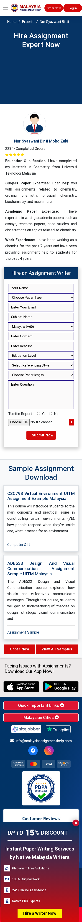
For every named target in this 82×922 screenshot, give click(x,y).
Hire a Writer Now (39, 913)
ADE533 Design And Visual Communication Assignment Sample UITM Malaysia (41, 568)
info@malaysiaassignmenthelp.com (44, 741)
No (56, 414)
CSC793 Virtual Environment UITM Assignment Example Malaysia (41, 496)
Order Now (54, 8)
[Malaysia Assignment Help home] (28, 8)
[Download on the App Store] (21, 686)
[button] (5, 8)
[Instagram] (49, 750)
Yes (44, 414)
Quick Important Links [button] (39, 705)
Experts (28, 22)
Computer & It (18, 545)
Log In (73, 8)
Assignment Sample (23, 632)
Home (12, 22)
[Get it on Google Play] (61, 686)
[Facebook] (33, 750)
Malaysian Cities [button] (39, 717)
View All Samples (56, 649)
